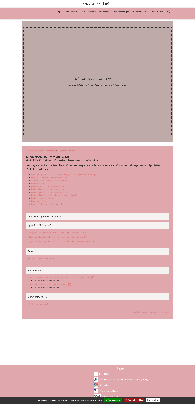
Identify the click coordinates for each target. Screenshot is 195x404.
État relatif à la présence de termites (47, 186)
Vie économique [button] (121, 11)
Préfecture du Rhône (108, 390)
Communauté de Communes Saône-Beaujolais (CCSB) (123, 379)
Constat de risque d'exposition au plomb (49, 180)
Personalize (153, 400)
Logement (50, 150)
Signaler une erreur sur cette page (150, 312)
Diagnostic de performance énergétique (49, 177)
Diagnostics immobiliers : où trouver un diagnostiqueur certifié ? (58, 232)
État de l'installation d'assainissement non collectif (54, 195)
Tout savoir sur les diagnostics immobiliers (50, 284)
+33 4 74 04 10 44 (97, 343)
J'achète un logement (38, 303)
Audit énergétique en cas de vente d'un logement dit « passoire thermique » (64, 174)
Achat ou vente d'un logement (42, 258)
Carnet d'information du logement (46, 204)
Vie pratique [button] (104, 11)
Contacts (98, 327)
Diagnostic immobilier (67, 150)
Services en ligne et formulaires (43, 216)
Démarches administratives (110, 85)
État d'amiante (37, 183)
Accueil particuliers (35, 150)
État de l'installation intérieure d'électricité (50, 192)
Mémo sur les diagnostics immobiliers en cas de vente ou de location (61, 277)
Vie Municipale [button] (89, 11)
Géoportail (104, 385)
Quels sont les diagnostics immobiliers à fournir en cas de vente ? (58, 237)
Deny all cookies (135, 400)
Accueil (73, 85)
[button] (58, 12)
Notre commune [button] (71, 11)
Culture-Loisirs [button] (156, 11)
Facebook (104, 373)
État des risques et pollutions (44, 198)
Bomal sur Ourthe (110, 396)
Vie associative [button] (139, 11)
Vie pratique (86, 85)
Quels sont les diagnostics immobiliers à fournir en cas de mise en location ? (63, 241)
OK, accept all (114, 400)
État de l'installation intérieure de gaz (48, 189)
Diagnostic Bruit (38, 201)
